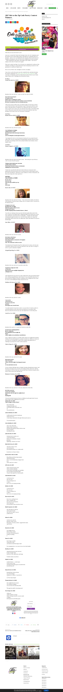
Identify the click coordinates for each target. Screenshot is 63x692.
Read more (44, 54)
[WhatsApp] (13, 22)
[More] (38, 625)
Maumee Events (26, 679)
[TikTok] (11, 4)
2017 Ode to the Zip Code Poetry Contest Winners (20, 11)
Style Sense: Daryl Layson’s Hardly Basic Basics (13, 630)
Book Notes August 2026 (34, 658)
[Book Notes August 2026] (33, 652)
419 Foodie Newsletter (46, 17)
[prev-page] (5, 660)
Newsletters (44, 16)
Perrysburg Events (27, 681)
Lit (12, 11)
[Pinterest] (11, 22)
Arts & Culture (9, 11)
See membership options (22, 49)
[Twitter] (8, 22)
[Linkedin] (15, 22)
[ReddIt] (18, 22)
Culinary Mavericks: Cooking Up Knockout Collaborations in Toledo (32, 631)
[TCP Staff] (9, 637)
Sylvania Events (26, 683)
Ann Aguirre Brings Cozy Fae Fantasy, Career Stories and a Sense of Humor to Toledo (22, 657)
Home (6, 11)
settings (40, 690)
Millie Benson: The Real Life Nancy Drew (11, 658)
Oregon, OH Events (27, 677)
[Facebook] (6, 4)
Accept (46, 690)
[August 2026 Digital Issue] (50, 38)
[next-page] (7, 660)
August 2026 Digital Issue (48, 51)
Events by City (26, 674)
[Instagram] (9, 4)
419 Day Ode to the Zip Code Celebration (26, 73)
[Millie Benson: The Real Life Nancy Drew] (10, 652)
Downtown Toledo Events (28, 676)
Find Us (43, 19)
